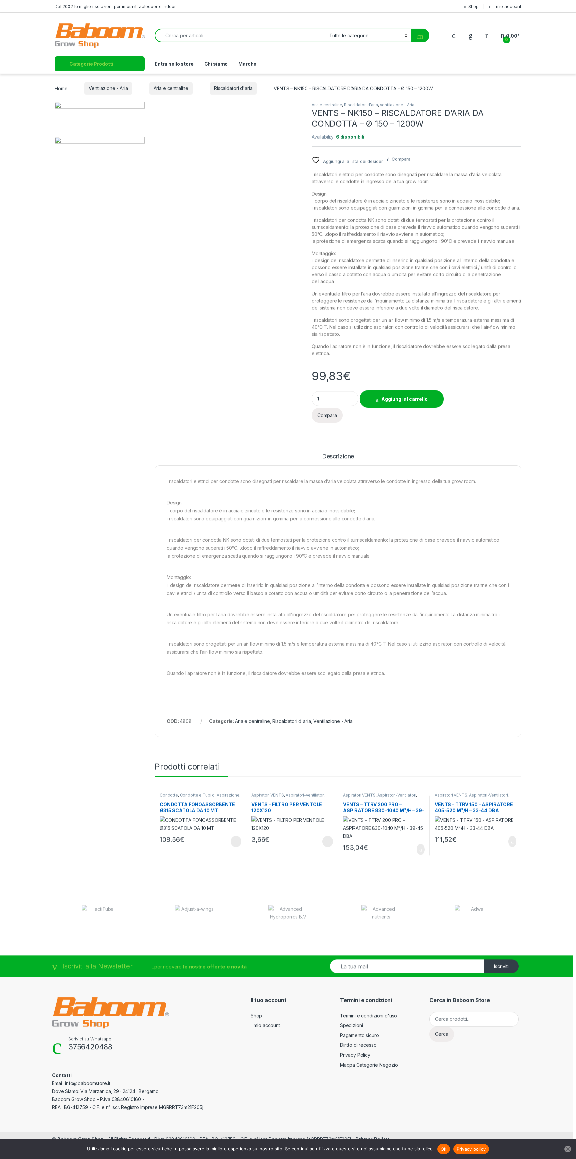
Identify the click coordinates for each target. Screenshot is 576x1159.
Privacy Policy (355, 1055)
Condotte (169, 795)
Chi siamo (216, 64)
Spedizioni (351, 1025)
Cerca (441, 1034)
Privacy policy (471, 1149)
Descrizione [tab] (338, 456)
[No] (567, 1149)
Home (61, 88)
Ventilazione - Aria (108, 88)
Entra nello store (174, 64)
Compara (401, 159)
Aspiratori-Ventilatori (305, 795)
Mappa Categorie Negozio (369, 1065)
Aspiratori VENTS (267, 795)
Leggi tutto (235, 841)
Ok (444, 1149)
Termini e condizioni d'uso (368, 1015)
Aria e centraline (171, 88)
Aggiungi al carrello (404, 399)
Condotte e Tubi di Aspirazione (210, 795)
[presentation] (519, 913)
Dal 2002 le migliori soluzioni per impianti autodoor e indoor (115, 6)
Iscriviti (501, 966)
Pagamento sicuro (359, 1035)
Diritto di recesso (358, 1045)
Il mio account (507, 6)
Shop (473, 6)
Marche (247, 64)
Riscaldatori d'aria (233, 88)
